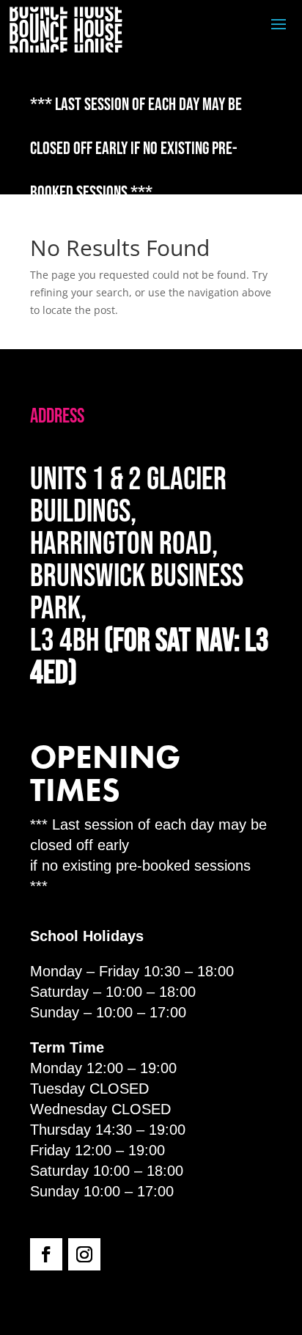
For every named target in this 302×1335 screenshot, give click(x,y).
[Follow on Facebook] (46, 1254)
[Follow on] (122, 1254)
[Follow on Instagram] (84, 1254)
